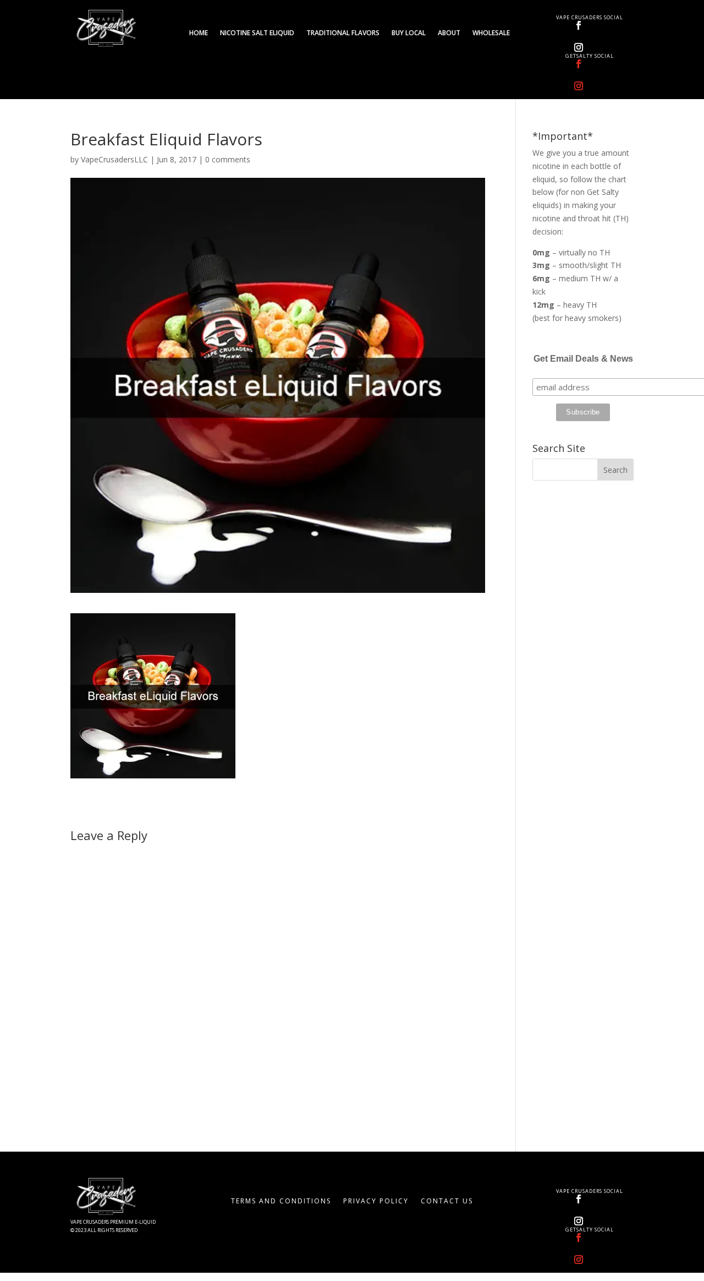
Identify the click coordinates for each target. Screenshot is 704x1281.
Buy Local (409, 33)
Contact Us (447, 1201)
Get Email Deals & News (583, 358)
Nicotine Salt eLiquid (257, 33)
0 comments (227, 159)
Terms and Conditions (281, 1201)
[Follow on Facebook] (578, 25)
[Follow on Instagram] (578, 47)
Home (198, 33)
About (449, 33)
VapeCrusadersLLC (114, 159)
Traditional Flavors (343, 33)
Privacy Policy (376, 1201)
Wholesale (491, 33)
